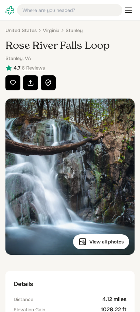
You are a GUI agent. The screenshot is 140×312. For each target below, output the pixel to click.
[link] (9, 10)
